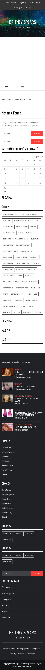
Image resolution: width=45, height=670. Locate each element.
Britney (33, 227)
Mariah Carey (7, 470)
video (31, 306)
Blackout (6, 220)
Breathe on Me (21, 227)
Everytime (35, 239)
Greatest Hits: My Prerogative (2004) (26, 399)
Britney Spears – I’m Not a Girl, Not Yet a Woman (29, 373)
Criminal (29, 233)
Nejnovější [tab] (16, 362)
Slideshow (28, 396)
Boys (37, 220)
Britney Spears (34, 2)
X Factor (38, 312)
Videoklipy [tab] (26, 362)
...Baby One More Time (29, 214)
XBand (4, 474)
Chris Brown (6, 447)
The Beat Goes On (32, 300)
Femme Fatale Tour (23, 245)
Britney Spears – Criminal (25, 386)
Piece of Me (35, 288)
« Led (4, 191)
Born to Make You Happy (23, 220)
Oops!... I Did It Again (29, 282)
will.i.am (17, 312)
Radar (5, 294)
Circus (20, 233)
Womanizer (27, 312)
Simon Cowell (32, 294)
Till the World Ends (10, 306)
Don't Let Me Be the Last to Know (15, 239)
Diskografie (18, 8)
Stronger (18, 300)
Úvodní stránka (10, 2)
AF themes (27, 666)
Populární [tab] (6, 362)
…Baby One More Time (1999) (25, 427)
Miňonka (21, 377)
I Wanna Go (32, 269)
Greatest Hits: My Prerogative (26, 257)
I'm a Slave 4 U (8, 263)
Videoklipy (18, 369)
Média (28, 8)
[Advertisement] (22, 60)
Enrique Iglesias (8, 452)
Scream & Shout (17, 294)
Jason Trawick (8, 276)
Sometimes (7, 300)
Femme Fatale (8, 245)
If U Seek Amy (8, 269)
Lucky (20, 276)
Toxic (23, 306)
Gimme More (7, 257)
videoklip (6, 312)
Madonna (28, 276)
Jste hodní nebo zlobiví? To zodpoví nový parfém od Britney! (29, 414)
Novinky (17, 410)
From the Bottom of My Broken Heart (17, 251)
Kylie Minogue (7, 465)
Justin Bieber (7, 461)
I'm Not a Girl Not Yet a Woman (28, 263)
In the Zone (20, 269)
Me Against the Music (11, 282)
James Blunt (7, 456)
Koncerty (5, 605)
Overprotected (22, 288)
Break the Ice (8, 227)
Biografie (22, 2)
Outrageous (8, 288)
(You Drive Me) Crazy (10, 214)
